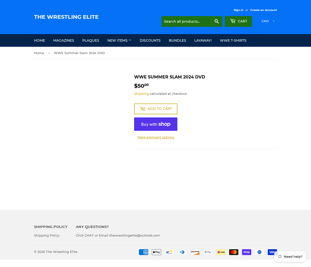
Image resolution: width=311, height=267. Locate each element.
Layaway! (203, 40)
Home (39, 40)
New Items (118, 40)
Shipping (141, 93)
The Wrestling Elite (66, 16)
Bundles (177, 40)
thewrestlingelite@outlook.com (134, 235)
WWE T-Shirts (233, 40)
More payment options (156, 137)
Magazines (63, 40)
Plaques (90, 40)
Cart (242, 21)
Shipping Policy (46, 235)
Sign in (238, 10)
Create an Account (263, 10)
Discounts (150, 40)
